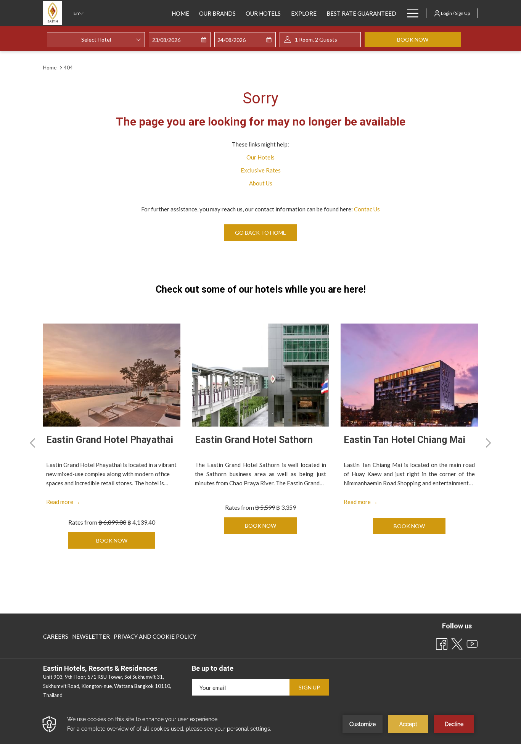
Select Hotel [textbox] (96, 39)
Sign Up (309, 687)
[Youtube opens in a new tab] (472, 642)
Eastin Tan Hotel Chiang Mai (404, 439)
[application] (260, 724)
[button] (179, 39)
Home (50, 67)
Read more (63, 502)
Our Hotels (260, 157)
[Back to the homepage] (52, 13)
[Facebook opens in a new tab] (441, 642)
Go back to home (260, 232)
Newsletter (91, 638)
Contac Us (367, 209)
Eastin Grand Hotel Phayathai (109, 439)
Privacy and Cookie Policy (155, 636)
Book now (429, 39)
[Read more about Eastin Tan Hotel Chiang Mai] (409, 375)
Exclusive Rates (261, 170)
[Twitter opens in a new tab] (457, 642)
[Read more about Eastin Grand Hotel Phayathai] (111, 375)
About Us (260, 183)
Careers (55, 636)
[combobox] (96, 39)
